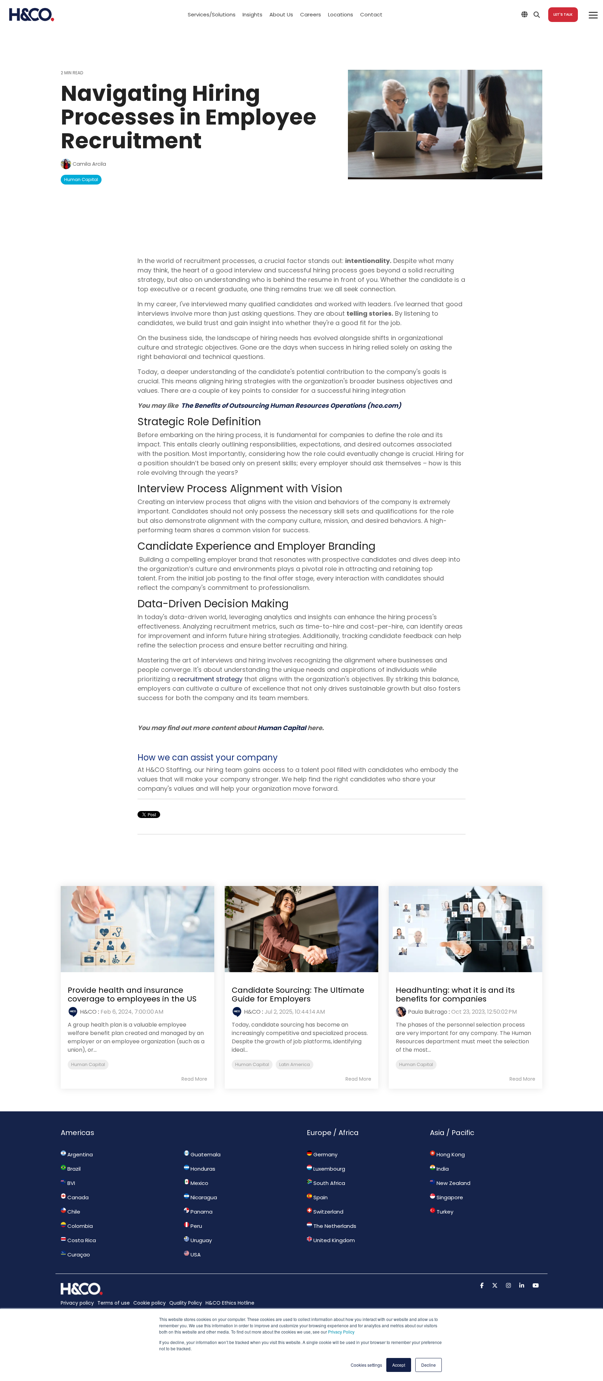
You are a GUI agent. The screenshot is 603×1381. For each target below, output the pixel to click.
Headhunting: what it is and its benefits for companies (455, 994)
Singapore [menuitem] (449, 1197)
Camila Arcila (88, 163)
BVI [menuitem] (70, 1183)
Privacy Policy (341, 1332)
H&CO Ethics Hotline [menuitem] (230, 1302)
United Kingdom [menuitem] (333, 1240)
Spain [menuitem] (320, 1197)
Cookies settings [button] (366, 1365)
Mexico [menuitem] (198, 1183)
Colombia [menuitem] (79, 1226)
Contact (371, 14)
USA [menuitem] (195, 1254)
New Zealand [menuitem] (452, 1183)
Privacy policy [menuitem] (77, 1302)
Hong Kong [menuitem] (450, 1154)
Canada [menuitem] (77, 1197)
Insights (252, 14)
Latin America (294, 1064)
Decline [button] (428, 1365)
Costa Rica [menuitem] (81, 1240)
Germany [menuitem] (324, 1154)
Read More (194, 1079)
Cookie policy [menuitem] (149, 1302)
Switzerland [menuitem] (327, 1211)
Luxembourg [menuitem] (328, 1168)
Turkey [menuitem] (444, 1211)
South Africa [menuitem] (328, 1183)
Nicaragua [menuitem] (203, 1197)
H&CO (88, 1012)
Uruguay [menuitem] (200, 1240)
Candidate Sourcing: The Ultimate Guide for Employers (298, 994)
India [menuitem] (442, 1168)
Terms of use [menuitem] (113, 1302)
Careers (310, 14)
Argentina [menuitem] (79, 1154)
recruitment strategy (210, 679)
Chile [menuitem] (73, 1211)
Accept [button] (398, 1365)
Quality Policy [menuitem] (185, 1302)
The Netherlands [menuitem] (334, 1226)
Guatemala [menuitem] (205, 1154)
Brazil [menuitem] (73, 1168)
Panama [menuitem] (201, 1211)
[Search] (536, 14)
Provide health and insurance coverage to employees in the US (132, 994)
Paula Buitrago (427, 1012)
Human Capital (81, 179)
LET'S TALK (563, 14)
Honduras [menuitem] (202, 1168)
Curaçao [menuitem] (78, 1254)
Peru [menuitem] (195, 1226)
